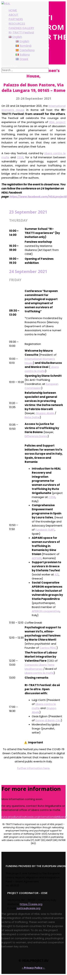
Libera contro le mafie (39, 673)
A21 (57, 574)
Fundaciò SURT (45, 529)
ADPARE (37, 558)
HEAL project (57, 122)
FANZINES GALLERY (21, 28)
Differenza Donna (36, 436)
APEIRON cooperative (46, 611)
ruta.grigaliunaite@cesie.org (20, 816)
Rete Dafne (32, 417)
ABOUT (13, 15)
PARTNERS (16, 19)
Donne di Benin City (48, 720)
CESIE (20, 157)
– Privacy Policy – (33, 967)
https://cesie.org (31, 904)
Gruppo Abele (45, 413)
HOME (13, 10)
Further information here (33, 768)
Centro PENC (48, 648)
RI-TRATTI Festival (21, 32)
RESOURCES (17, 24)
